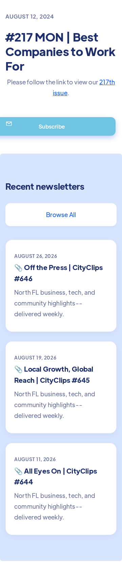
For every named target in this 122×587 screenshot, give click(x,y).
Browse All (61, 214)
